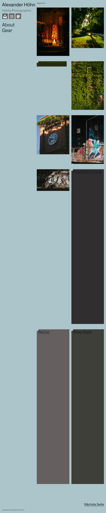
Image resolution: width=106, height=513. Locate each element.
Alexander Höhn (18, 4)
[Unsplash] (5, 16)
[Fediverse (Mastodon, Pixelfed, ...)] (18, 16)
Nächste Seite (94, 504)
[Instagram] (11, 16)
